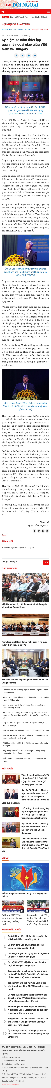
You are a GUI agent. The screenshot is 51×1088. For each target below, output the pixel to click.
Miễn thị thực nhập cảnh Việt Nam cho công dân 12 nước (24, 759)
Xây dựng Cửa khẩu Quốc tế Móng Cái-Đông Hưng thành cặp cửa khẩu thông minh (24, 752)
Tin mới (5, 17)
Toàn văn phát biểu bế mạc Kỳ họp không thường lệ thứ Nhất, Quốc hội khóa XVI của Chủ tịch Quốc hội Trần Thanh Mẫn (25, 845)
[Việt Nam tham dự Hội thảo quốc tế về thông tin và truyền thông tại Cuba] (25, 587)
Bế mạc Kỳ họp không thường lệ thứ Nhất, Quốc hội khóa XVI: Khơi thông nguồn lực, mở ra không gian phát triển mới (27, 998)
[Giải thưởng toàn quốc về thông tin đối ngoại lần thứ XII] (25, 877)
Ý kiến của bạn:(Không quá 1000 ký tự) (18, 547)
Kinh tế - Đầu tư (8, 29)
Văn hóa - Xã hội (23, 29)
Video (5, 857)
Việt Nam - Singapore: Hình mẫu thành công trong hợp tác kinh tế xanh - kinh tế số (25, 736)
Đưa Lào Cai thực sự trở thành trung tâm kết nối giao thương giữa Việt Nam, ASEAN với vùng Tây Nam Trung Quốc (26, 715)
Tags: (4, 535)
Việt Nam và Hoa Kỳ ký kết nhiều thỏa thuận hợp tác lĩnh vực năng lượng (24, 706)
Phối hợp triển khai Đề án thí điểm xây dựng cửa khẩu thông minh (25, 744)
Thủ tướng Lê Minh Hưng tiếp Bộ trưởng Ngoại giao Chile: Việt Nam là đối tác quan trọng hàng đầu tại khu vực (28, 1009)
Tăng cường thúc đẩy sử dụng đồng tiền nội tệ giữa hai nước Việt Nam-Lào (26, 698)
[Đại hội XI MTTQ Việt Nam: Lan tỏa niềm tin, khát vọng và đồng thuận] (13, 906)
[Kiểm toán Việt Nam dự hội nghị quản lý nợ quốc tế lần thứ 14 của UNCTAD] (25, 625)
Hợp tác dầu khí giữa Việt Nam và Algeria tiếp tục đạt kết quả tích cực (25, 724)
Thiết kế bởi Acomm (10, 1084)
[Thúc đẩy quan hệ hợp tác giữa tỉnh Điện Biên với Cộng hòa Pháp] (25, 663)
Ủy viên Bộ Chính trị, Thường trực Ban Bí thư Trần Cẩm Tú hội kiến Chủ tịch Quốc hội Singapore (28, 1033)
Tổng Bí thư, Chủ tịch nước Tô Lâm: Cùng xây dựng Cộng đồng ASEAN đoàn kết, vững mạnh (28, 986)
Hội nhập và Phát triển (16, 24)
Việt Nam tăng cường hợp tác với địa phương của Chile (26, 730)
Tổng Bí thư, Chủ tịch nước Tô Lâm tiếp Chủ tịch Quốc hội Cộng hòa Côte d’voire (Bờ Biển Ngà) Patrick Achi (28, 1021)
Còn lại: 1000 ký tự (9, 562)
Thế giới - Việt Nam (40, 29)
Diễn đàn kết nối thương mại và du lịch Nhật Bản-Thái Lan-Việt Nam (25, 691)
